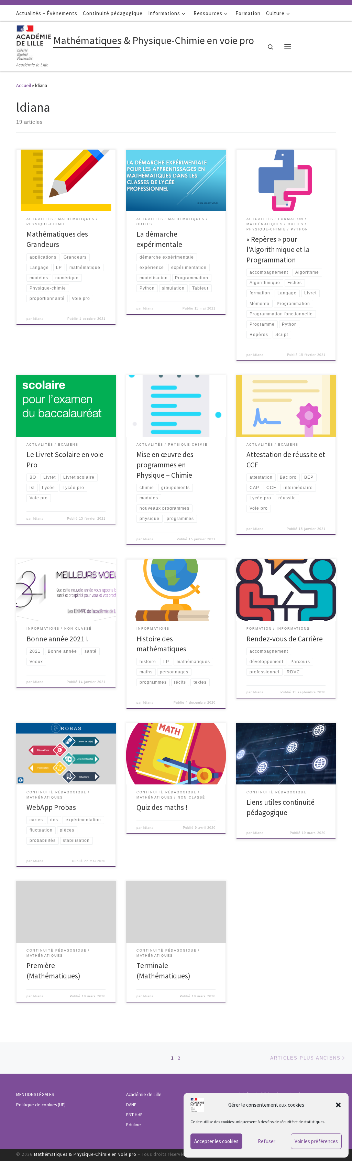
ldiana (38, 319)
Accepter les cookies (216, 1141)
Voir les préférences (316, 1141)
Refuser (266, 1141)
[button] (338, 1105)
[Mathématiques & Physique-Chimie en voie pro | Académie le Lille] (33, 41)
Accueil (23, 85)
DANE (131, 1105)
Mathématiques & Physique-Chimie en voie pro (85, 1154)
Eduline (133, 1125)
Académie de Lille (144, 1094)
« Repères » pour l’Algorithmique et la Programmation (278, 249)
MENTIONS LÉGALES (35, 1094)
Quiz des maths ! (162, 807)
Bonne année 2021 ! (57, 638)
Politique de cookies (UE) (41, 1105)
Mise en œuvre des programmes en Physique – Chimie (165, 465)
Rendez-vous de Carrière (284, 638)
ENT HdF (134, 1115)
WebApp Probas (51, 807)
